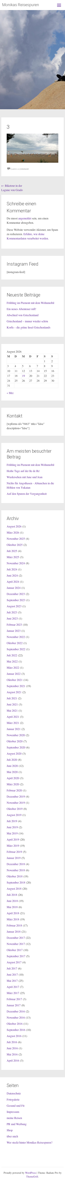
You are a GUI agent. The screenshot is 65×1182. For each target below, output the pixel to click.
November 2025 (16, 538)
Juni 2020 (12, 766)
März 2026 (13, 532)
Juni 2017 (12, 974)
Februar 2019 (14, 852)
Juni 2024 (12, 575)
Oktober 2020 (15, 741)
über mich (12, 1136)
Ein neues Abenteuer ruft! (21, 309)
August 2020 (14, 753)
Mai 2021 (12, 710)
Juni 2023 (12, 618)
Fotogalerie (13, 1099)
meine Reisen (14, 1118)
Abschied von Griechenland (22, 315)
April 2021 (13, 716)
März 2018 (13, 919)
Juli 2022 (12, 655)
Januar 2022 (14, 674)
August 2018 (14, 888)
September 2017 (16, 956)
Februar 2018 (14, 925)
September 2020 (16, 747)
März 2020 (13, 784)
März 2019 (13, 845)
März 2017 (13, 993)
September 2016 (16, 1030)
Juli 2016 (12, 1042)
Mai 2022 (12, 661)
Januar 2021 (14, 729)
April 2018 (13, 913)
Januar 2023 (14, 631)
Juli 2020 (12, 759)
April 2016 (13, 1060)
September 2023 (16, 600)
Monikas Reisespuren (20, 5)
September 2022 (16, 649)
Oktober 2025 (15, 545)
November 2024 (16, 563)
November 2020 (16, 735)
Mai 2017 (12, 980)
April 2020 (13, 778)
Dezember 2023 (16, 594)
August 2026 (14, 526)
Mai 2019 (12, 833)
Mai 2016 (12, 1054)
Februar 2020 (14, 790)
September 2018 (16, 882)
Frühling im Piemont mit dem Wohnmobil (30, 303)
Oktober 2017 (15, 950)
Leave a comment (20, 168)
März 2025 (13, 557)
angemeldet (24, 218)
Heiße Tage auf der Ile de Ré (23, 471)
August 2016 (14, 1036)
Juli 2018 (12, 895)
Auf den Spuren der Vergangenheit (27, 493)
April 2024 (13, 581)
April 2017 (13, 987)
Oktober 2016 (15, 1023)
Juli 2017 (12, 968)
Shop (10, 1130)
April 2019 (13, 839)
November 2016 (16, 1017)
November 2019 (16, 802)
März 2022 (13, 667)
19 (23, 376)
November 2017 (16, 944)
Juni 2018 (12, 901)
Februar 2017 (14, 999)
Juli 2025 (12, 551)
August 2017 (14, 962)
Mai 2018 (12, 907)
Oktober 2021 (15, 680)
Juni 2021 (12, 704)
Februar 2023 (14, 624)
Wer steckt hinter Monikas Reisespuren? (29, 1142)
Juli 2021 (12, 698)
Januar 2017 (14, 1005)
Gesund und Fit (15, 1105)
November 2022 (16, 637)
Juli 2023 (12, 612)
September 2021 (16, 686)
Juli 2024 (12, 569)
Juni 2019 (12, 827)
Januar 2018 (14, 931)
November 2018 (16, 870)
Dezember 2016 (16, 1011)
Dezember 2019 (16, 796)
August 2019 (14, 815)
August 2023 (14, 606)
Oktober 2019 (15, 809)
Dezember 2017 (16, 937)
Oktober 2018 (15, 876)
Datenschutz (14, 1093)
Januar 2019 (14, 858)
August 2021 (14, 692)
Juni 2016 (12, 1048)
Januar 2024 (14, 588)
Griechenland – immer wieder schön (27, 321)
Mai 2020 (12, 772)
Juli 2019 (12, 821)
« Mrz (10, 393)
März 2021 (13, 723)
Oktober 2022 (15, 643)
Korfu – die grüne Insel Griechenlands (28, 327)
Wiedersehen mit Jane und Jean (24, 477)
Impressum (13, 1112)
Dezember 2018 (16, 864)
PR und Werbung (17, 1124)
